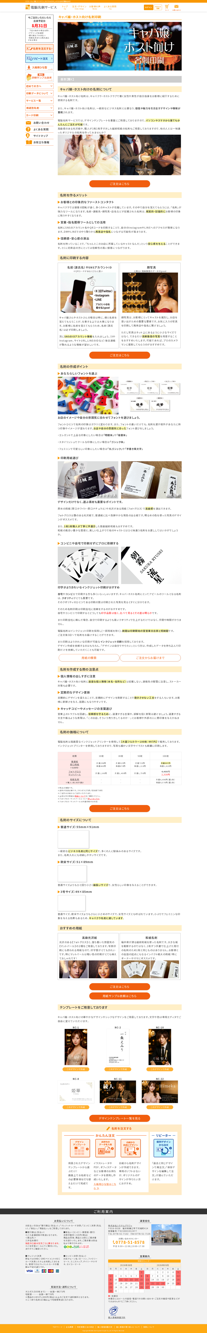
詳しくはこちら (94, 798)
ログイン (148, 7)
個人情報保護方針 (116, 1317)
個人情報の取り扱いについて (128, 1327)
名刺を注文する (42, 48)
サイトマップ (40, 136)
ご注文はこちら (120, 184)
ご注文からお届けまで (150, 658)
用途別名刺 (32, 108)
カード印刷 (32, 115)
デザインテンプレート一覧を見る (120, 1118)
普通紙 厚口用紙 (74, 763)
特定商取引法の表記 (85, 1327)
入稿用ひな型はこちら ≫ (105, 1186)
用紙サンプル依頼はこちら (120, 996)
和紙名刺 (74, 779)
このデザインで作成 (76, 1069)
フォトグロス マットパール (74, 773)
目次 (63, 79)
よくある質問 (41, 129)
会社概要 (70, 1327)
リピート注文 (40, 58)
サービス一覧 (33, 100)
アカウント (158, 7)
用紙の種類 (89, 658)
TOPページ (57, 1327)
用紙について (80, 796)
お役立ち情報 (41, 142)
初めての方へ (33, 86)
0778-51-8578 (130, 1242)
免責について (148, 1327)
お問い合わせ (176, 10)
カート (167, 10)
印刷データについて (37, 93)
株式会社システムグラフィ (120, 1225)
